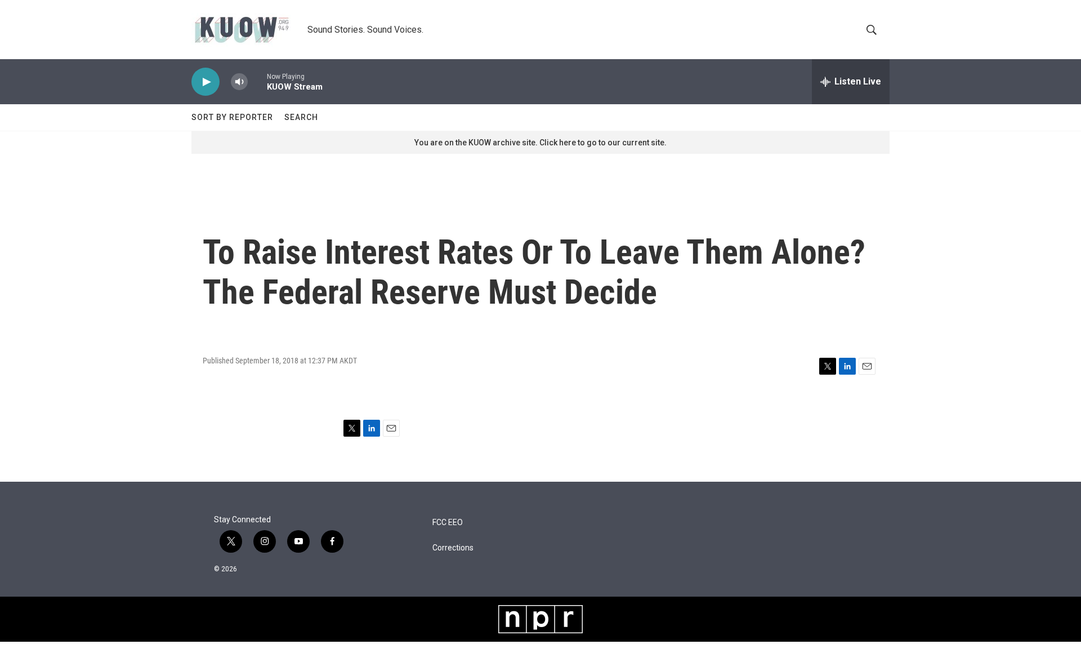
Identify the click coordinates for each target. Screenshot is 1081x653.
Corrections (453, 548)
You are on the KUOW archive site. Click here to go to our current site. (540, 142)
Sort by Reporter (232, 117)
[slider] (257, 81)
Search (301, 117)
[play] (205, 81)
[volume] (239, 82)
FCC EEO (447, 522)
